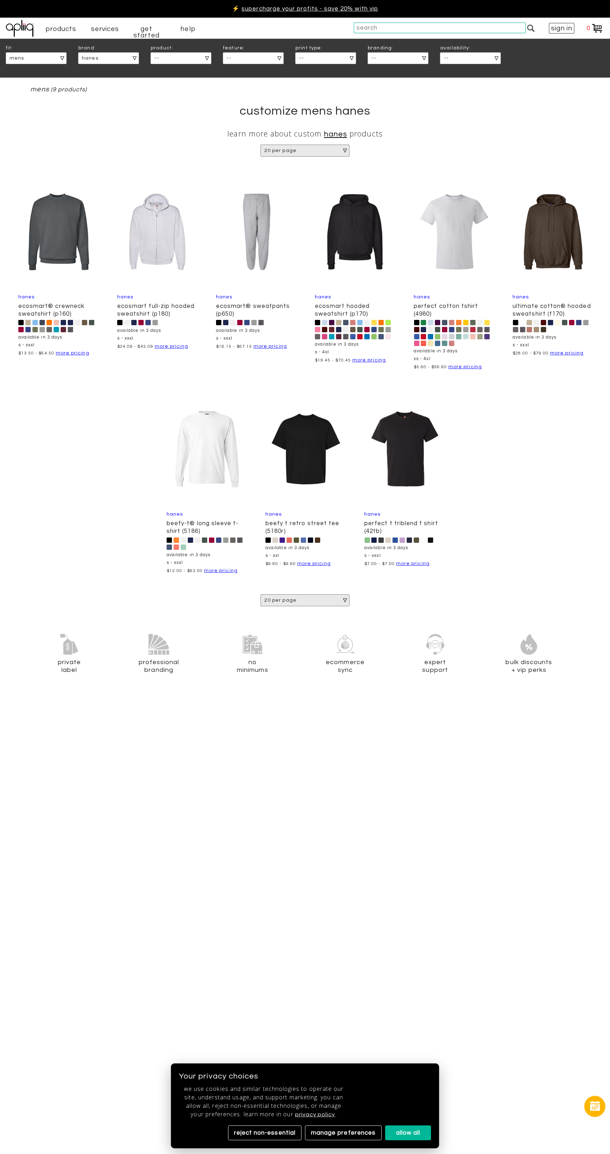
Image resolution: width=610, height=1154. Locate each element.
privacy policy (315, 1114)
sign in (561, 28)
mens (39, 89)
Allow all (408, 1133)
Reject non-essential (264, 1133)
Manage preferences (343, 1133)
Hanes (335, 134)
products (61, 28)
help (187, 28)
